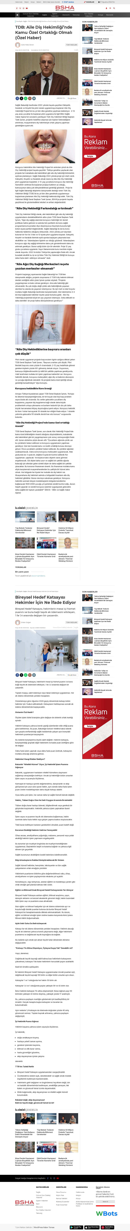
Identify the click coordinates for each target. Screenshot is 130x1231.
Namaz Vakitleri (61, 1198)
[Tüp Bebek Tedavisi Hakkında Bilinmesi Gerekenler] (25, 518)
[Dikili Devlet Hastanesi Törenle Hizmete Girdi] (46, 544)
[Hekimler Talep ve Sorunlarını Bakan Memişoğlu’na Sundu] (87, 105)
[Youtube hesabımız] (26, 8)
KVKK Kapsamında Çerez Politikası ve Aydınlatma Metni (85, 1204)
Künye (33, 2)
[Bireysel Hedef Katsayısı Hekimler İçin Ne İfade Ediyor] (46, 518)
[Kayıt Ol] (106, 8)
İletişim (26, 2)
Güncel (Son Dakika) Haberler (30, 15)
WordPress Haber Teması (44, 1227)
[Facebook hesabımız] (16, 8)
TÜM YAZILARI (71, 45)
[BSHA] (65, 11)
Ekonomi (66, 15)
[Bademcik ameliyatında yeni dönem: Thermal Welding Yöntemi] (68, 544)
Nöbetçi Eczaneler (62, 1202)
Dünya (100, 15)
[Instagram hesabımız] (23, 8)
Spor (37, 1204)
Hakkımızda (18, 2)
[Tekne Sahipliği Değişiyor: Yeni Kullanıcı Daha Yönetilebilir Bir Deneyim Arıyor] (87, 31)
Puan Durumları (61, 1205)
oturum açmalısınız (38, 576)
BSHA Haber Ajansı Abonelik (51, 2)
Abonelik (109, 15)
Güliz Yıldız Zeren (27, 45)
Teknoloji (76, 15)
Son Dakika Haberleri (88, 15)
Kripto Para (60, 1195)
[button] (18, 14)
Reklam (39, 2)
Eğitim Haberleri (54, 15)
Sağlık (44, 15)
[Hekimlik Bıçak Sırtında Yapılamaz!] (87, 124)
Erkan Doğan (26, 622)
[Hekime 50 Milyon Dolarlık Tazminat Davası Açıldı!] (68, 518)
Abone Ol (105, 1201)
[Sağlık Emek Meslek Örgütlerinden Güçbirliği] (87, 116)
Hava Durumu (61, 1192)
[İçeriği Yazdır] (34, 98)
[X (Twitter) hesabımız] (20, 8)
